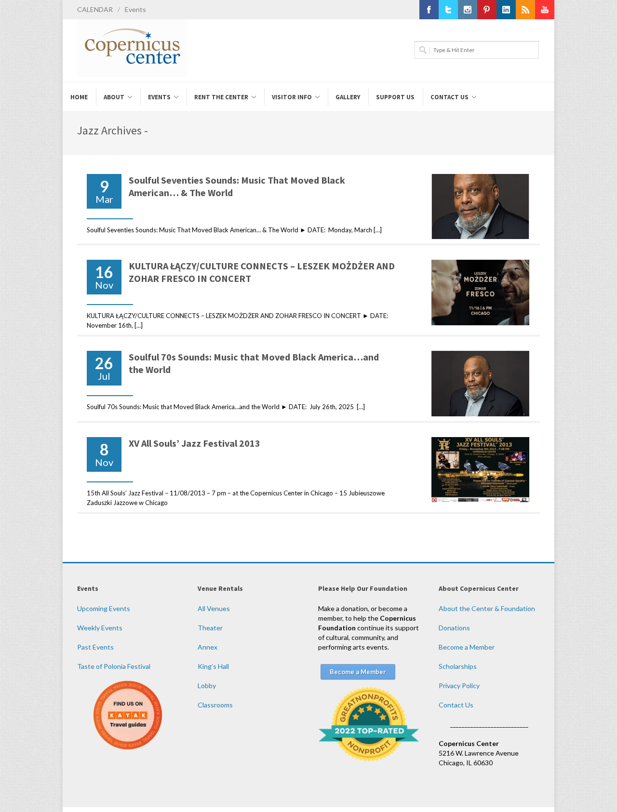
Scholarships (458, 666)
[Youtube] (544, 9)
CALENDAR (95, 9)
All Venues (214, 608)
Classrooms (215, 705)
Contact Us (456, 705)
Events (135, 9)
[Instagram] (467, 9)
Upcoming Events (103, 608)
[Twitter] (448, 9)
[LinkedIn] (506, 9)
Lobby (207, 685)
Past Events (95, 647)
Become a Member (467, 647)
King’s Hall (213, 666)
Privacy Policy (459, 685)
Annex (207, 647)
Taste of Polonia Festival (113, 666)
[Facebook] (429, 9)
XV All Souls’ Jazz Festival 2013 (194, 443)
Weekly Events (99, 628)
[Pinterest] (486, 9)
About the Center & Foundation (487, 608)
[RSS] (525, 9)
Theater (210, 628)
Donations (454, 628)
